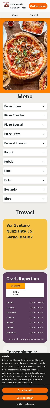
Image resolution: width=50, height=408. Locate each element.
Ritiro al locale (15, 293)
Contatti (34, 15)
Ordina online (38, 6)
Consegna (15, 285)
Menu (15, 15)
